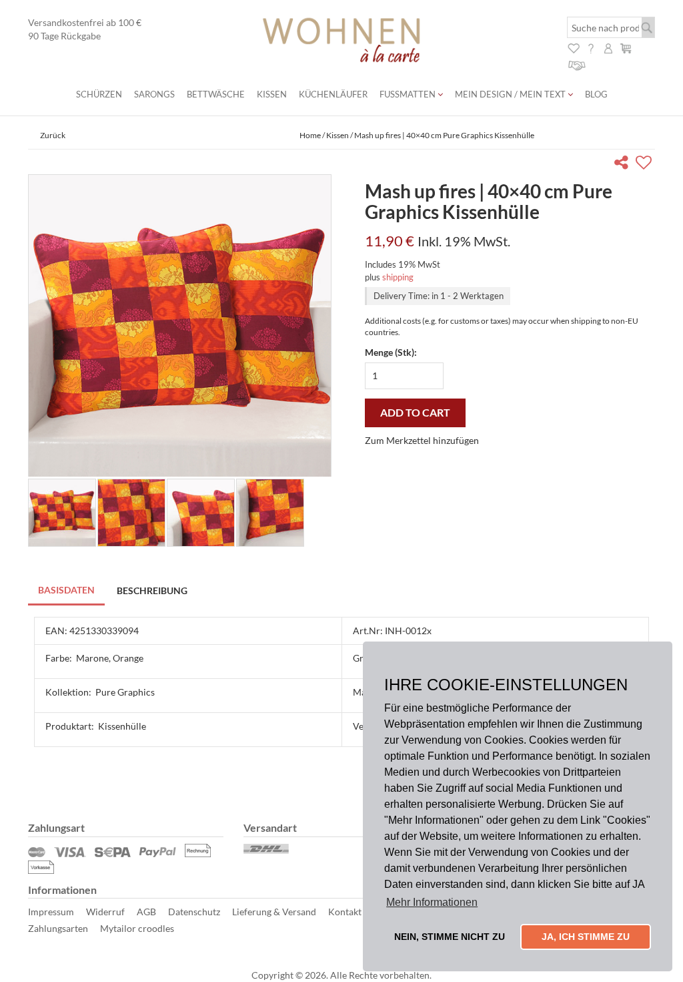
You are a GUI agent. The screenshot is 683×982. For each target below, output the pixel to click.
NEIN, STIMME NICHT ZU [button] (449, 936)
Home (310, 135)
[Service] (577, 63)
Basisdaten (66, 589)
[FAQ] (591, 47)
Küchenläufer (333, 94)
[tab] (67, 591)
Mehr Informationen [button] (432, 902)
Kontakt (345, 911)
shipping (398, 277)
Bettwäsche (216, 94)
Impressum (51, 911)
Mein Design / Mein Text (511, 94)
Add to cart (415, 412)
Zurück (52, 135)
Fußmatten (409, 94)
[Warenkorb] (625, 47)
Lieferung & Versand (274, 911)
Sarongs (154, 94)
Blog (596, 94)
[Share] (624, 164)
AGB (146, 911)
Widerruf (105, 911)
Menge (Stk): (391, 352)
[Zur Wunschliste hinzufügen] (645, 164)
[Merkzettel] (573, 47)
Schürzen (99, 94)
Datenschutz (194, 911)
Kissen (272, 94)
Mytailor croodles (137, 928)
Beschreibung (152, 590)
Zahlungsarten (58, 928)
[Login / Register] (608, 47)
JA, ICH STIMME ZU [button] (586, 936)
